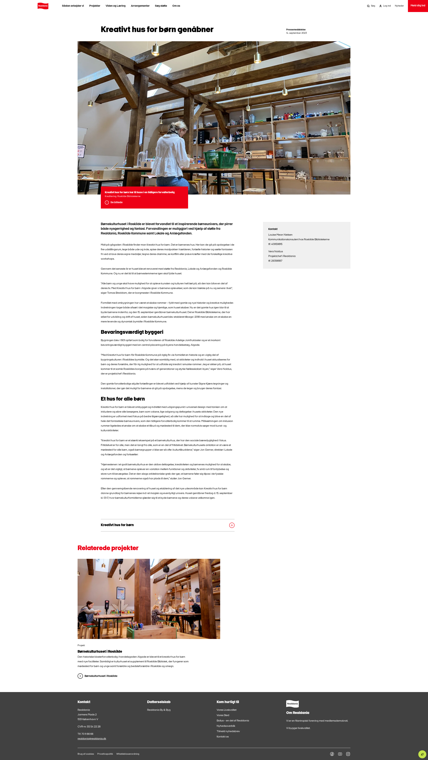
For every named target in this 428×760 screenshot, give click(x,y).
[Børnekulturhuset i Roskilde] (149, 599)
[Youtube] (340, 754)
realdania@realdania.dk (92, 738)
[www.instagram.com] (348, 754)
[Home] (42, 6)
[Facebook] (332, 754)
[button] (168, 525)
